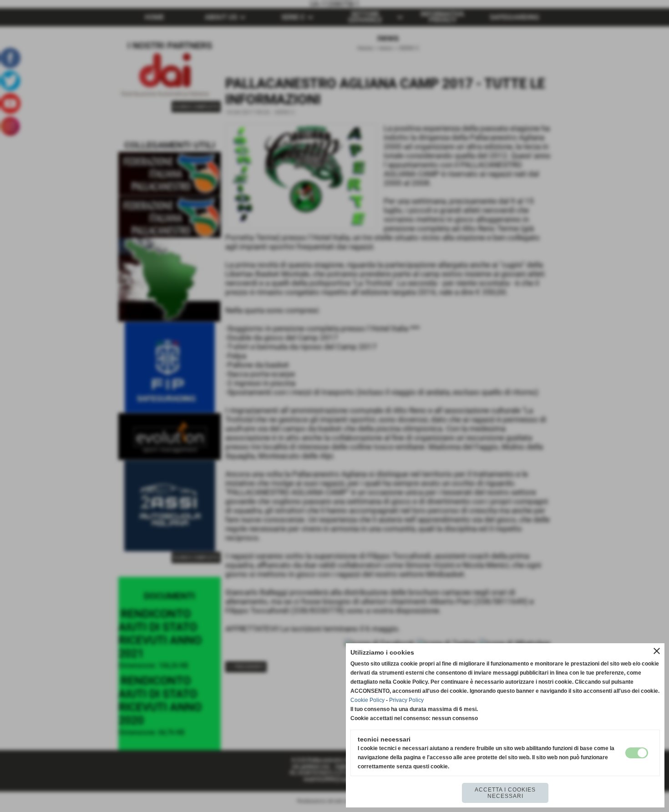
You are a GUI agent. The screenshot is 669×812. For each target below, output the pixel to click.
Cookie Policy (367, 700)
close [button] (656, 651)
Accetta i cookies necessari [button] (505, 793)
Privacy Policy (406, 700)
